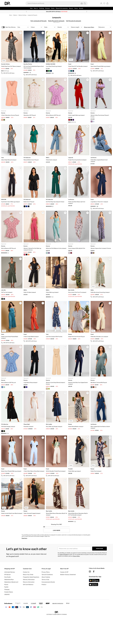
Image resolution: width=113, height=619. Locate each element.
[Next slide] (87, 11)
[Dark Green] (2, 299)
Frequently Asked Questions (31, 577)
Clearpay (6, 589)
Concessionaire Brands (48, 582)
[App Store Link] (94, 582)
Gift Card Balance (28, 584)
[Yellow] (93, 253)
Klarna (6, 584)
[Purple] (73, 120)
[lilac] (69, 71)
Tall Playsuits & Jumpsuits (73, 21)
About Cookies (46, 577)
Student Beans (8, 592)
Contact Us (26, 572)
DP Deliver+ (7, 574)
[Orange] (2, 120)
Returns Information (28, 582)
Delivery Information (29, 579)
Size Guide (7, 577)
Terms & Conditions (47, 574)
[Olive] (4, 431)
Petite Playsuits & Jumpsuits (56, 21)
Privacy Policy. (76, 556)
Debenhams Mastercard (11, 582)
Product (44, 584)
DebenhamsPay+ (9, 579)
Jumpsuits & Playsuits (32, 15)
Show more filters (89, 27)
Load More (56, 530)
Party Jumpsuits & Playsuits (39, 21)
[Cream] (47, 389)
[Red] (69, 120)
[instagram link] (90, 571)
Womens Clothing (22, 15)
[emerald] (71, 71)
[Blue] (26, 206)
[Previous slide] (26, 11)
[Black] (47, 71)
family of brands (64, 554)
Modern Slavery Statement (68, 574)
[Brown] (93, 387)
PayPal (6, 587)
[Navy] (51, 71)
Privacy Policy (46, 572)
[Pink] (91, 121)
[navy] (73, 71)
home (10, 15)
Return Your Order (28, 574)
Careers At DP (64, 572)
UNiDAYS (7, 594)
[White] (93, 121)
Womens (15, 15)
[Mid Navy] (4, 299)
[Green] (49, 71)
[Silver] (95, 387)
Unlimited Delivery (9, 572)
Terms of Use (45, 579)
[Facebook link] (94, 571)
